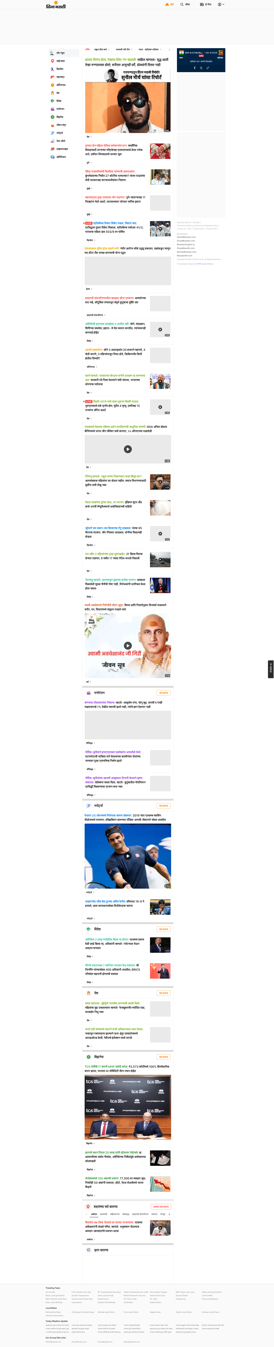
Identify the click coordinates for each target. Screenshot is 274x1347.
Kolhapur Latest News (210, 1312)
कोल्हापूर (125, 1214)
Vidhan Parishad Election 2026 (136, 1292)
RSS (189, 229)
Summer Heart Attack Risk (82, 1299)
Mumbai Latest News (106, 1312)
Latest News (77, 1302)
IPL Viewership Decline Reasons (110, 1292)
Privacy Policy (212, 229)
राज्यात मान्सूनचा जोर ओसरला (107, 1325)
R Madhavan (181, 1299)
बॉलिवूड (89, 743)
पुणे (88, 162)
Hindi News (128, 1302)
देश (88, 136)
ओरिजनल (91, 366)
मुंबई (88, 188)
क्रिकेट (90, 240)
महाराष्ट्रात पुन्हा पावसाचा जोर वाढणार (161, 1329)
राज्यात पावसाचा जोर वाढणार (106, 1329)
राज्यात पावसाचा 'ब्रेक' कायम (159, 1325)
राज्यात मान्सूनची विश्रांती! (132, 1325)
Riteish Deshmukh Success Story (136, 1295)
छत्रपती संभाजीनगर (95, 315)
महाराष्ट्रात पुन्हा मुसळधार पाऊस (186, 1332)
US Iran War (50, 1292)
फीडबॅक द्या (270, 667)
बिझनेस (89, 1143)
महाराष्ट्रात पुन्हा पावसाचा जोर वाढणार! (57, 1325)
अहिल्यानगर (115, 1214)
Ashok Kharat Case (157, 1295)
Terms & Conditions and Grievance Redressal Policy (197, 225)
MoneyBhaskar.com (186, 252)
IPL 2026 (153, 1299)
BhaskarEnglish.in (186, 244)
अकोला (94, 1214)
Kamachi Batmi (182, 1295)
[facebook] (154, 136)
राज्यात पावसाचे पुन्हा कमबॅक (210, 1329)
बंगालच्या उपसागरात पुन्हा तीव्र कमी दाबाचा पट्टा (214, 1325)
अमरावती (103, 1214)
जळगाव (154, 1214)
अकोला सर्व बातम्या (161, 1206)
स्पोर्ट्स (89, 892)
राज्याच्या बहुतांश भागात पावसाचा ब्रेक (187, 1325)
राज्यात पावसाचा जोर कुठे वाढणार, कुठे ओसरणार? (58, 1329)
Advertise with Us (184, 222)
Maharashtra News (53, 1312)
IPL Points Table (130, 1299)
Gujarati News (155, 1302)
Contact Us (181, 229)
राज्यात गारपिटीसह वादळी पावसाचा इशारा (110, 1332)
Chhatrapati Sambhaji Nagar (83, 1312)
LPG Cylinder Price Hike (81, 1292)
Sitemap (196, 222)
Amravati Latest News (54, 1315)
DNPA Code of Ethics (205, 264)
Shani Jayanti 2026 (105, 1295)
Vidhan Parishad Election (212, 1292)
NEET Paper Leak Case (185, 1292)
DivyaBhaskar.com (186, 240)
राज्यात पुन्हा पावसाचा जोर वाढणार (82, 1325)
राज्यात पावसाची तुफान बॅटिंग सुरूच (160, 1332)
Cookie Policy (198, 229)
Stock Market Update (158, 1292)
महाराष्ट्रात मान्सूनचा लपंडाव (80, 1329)
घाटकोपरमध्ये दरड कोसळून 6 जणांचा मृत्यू (188, 1329)
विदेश (89, 341)
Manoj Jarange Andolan (55, 1295)
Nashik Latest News (184, 1312)
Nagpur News (155, 1312)
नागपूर (162, 1214)
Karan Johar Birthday (54, 1302)
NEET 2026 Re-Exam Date (56, 1299)
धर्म (87, 681)
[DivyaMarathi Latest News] (56, 7)
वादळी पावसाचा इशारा (78, 1332)
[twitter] (160, 136)
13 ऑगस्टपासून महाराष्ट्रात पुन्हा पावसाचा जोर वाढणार (58, 1332)
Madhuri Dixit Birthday (106, 1302)
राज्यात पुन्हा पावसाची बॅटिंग (132, 1329)
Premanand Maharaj (210, 1299)
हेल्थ (88, 288)
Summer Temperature (80, 1295)
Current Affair (207, 1295)
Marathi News (103, 1299)
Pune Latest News (131, 1312)
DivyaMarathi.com (186, 248)
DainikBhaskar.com (186, 237)
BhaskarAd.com (184, 255)
